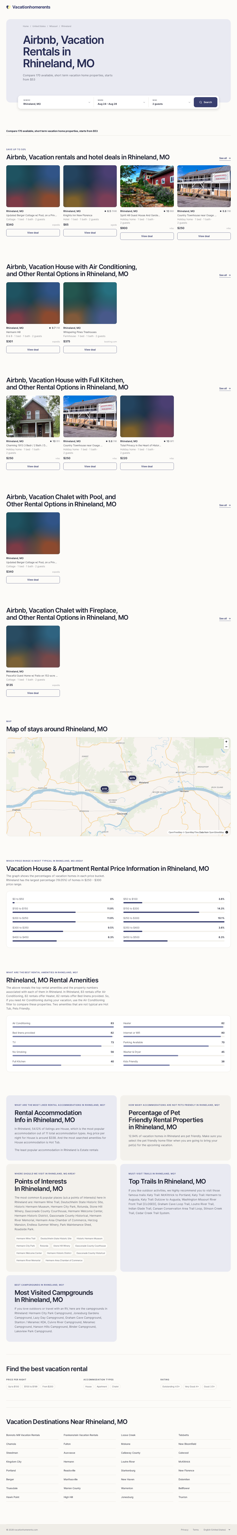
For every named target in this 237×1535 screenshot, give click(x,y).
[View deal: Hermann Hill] (33, 303)
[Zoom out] (226, 746)
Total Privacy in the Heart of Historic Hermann (146, 445)
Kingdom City (14, 1461)
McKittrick (184, 1461)
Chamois (11, 1443)
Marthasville (71, 1479)
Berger (10, 1479)
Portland (11, 1470)
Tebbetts (184, 1435)
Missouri (53, 26)
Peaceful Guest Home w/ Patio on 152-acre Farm (33, 675)
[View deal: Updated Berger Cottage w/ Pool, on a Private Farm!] (33, 186)
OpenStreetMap (216, 832)
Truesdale (12, 1488)
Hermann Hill (13, 332)
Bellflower (184, 1488)
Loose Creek (128, 1435)
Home (26, 26)
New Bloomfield (187, 1443)
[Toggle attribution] (227, 832)
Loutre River (128, 1461)
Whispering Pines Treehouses (79, 332)
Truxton (183, 1497)
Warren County (72, 1488)
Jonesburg (127, 1497)
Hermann (69, 1461)
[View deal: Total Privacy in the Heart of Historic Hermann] (147, 416)
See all (225, 158)
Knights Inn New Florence (77, 215)
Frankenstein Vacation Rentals (81, 1435)
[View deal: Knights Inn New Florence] (90, 186)
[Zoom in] (226, 741)
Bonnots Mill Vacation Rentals (23, 1435)
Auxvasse (69, 1452)
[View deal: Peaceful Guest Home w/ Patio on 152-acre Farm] (33, 646)
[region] (118, 786)
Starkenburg (128, 1470)
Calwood (184, 1452)
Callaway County (130, 1452)
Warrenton (127, 1488)
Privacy (184, 1529)
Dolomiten (184, 1479)
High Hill (68, 1497)
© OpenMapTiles (191, 832)
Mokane (125, 1443)
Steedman (12, 1452)
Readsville (69, 1470)
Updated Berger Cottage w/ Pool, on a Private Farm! (36, 215)
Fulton (67, 1443)
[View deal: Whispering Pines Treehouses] (90, 303)
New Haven (127, 1479)
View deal (33, 232)
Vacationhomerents (31, 7)
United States (39, 26)
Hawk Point (12, 1497)
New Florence (186, 1470)
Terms (196, 1529)
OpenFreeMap (175, 832)
